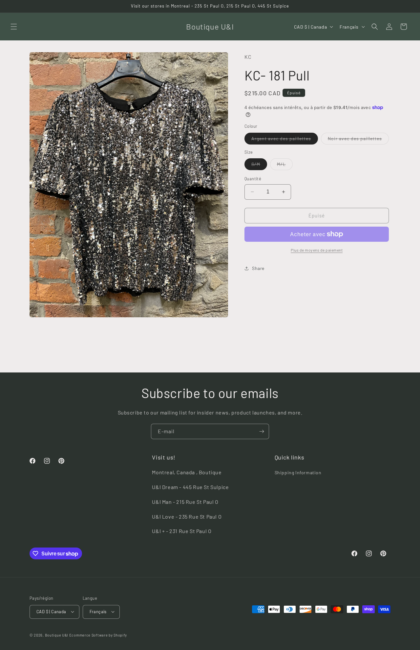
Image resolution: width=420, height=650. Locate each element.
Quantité (252, 178)
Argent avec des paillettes (284, 140)
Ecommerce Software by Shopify (98, 635)
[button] (14, 26)
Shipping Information (298, 473)
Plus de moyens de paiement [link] (317, 250)
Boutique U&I (56, 635)
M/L (285, 165)
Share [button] (258, 268)
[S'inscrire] (261, 431)
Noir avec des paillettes (358, 140)
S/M (259, 165)
